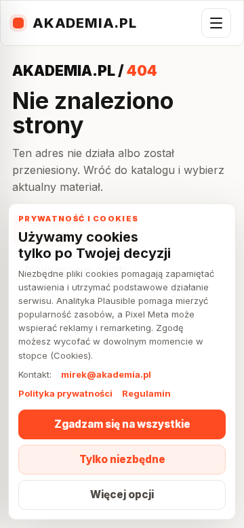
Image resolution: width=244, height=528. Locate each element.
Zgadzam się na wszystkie (122, 424)
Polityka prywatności (65, 393)
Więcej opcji (122, 494)
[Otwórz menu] (216, 23)
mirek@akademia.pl (106, 374)
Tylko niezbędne (122, 459)
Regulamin (146, 393)
